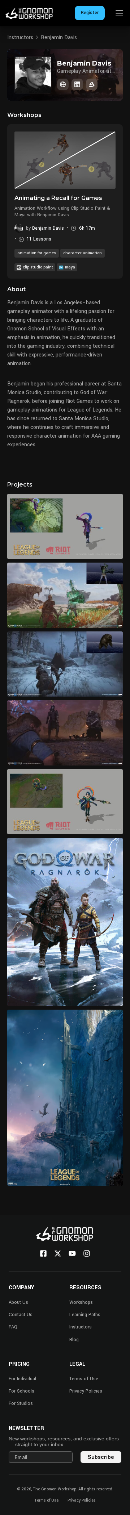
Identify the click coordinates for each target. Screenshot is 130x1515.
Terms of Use (83, 1379)
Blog (74, 1339)
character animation (82, 253)
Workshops (81, 1302)
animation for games (36, 253)
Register (90, 12)
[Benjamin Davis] (63, 84)
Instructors (20, 37)
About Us (18, 1302)
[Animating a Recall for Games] (65, 160)
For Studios (21, 1403)
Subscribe (101, 1457)
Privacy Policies (85, 1391)
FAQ (13, 1327)
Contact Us (20, 1314)
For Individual (22, 1379)
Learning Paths (84, 1314)
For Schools (21, 1391)
